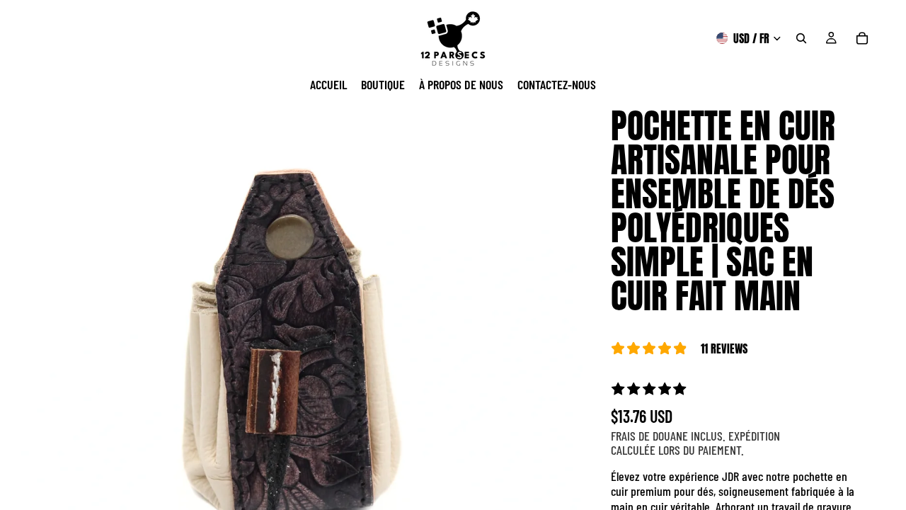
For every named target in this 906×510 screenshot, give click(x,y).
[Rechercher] (801, 38)
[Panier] (862, 38)
